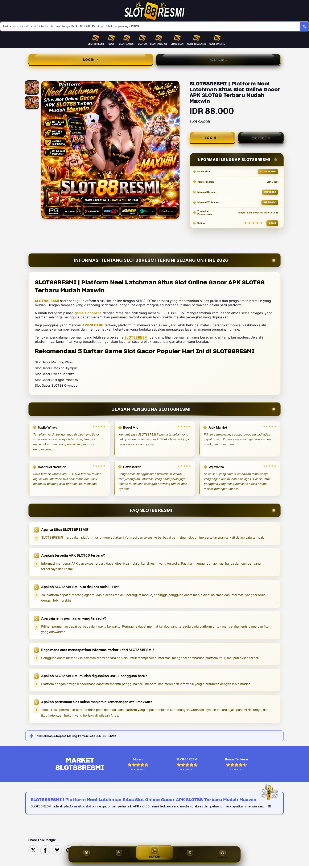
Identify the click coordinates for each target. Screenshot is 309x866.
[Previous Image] (44, 150)
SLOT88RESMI (47, 301)
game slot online (88, 313)
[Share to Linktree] (57, 850)
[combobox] (150, 26)
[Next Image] (176, 150)
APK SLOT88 (92, 325)
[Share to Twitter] (33, 850)
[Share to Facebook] (45, 850)
